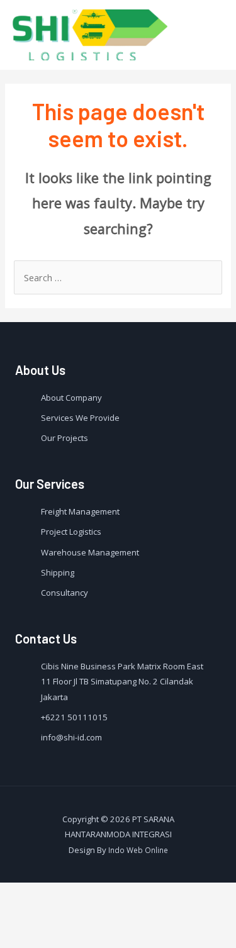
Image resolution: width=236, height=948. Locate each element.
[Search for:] (118, 277)
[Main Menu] (209, 34)
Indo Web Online (138, 850)
